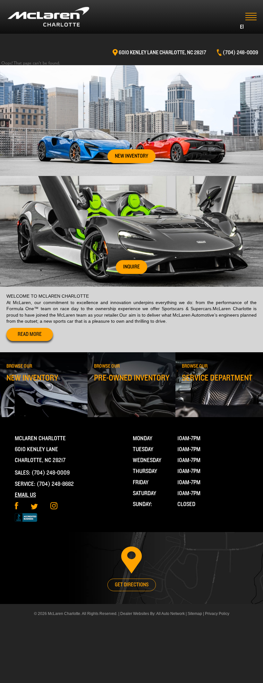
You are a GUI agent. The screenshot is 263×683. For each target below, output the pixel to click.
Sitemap (195, 613)
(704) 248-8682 (55, 484)
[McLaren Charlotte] (48, 16)
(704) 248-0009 (50, 472)
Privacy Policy (217, 613)
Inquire (131, 267)
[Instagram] (53, 507)
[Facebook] (16, 507)
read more (30, 334)
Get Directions (131, 585)
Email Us (25, 495)
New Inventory (131, 156)
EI (242, 27)
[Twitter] (34, 507)
